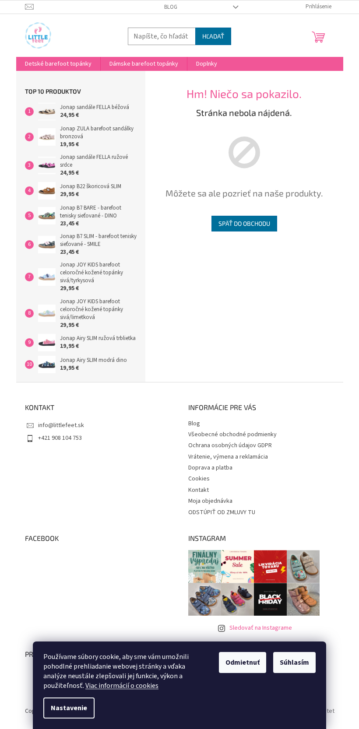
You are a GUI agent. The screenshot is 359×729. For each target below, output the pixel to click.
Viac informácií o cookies (121, 685)
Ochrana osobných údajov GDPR (230, 445)
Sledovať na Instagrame (260, 628)
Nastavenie (69, 708)
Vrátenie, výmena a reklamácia (228, 456)
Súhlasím (294, 662)
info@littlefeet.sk (61, 425)
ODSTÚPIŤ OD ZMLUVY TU (221, 512)
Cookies (199, 478)
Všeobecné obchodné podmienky (232, 434)
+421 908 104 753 (60, 438)
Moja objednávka (210, 501)
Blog (170, 7)
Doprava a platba (210, 467)
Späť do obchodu (244, 223)
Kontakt (198, 490)
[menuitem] (58, 64)
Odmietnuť (242, 662)
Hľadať (213, 36)
